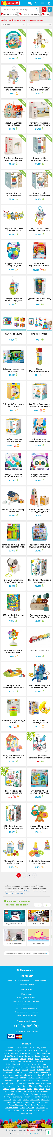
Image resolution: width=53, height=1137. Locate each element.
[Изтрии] (2, 14)
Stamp (26, 1102)
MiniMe (16, 1086)
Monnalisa (21, 1088)
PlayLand (34, 1094)
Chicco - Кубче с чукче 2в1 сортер (13, 405)
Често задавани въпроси (27, 998)
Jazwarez (18, 1075)
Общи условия (26, 994)
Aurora (31, 1048)
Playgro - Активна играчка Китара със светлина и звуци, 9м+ (13, 476)
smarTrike (45, 1099)
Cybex (30, 1058)
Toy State (30, 1107)
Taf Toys (45, 1102)
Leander (39, 1077)
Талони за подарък (26, 984)
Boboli (37, 1053)
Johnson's (28, 1075)
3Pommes (11, 1048)
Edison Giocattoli (13, 1064)
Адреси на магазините (22, 1001)
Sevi (19, 1099)
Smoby (8, 1102)
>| (34, 875)
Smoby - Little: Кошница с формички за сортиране (39, 195)
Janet (4, 1075)
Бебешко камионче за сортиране (13, 370)
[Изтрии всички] (44, 9)
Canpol (37, 1056)
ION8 (29, 1072)
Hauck (32, 1069)
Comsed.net (31, 1130)
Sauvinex (7, 1099)
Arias (25, 1048)
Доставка (36, 1001)
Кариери (34, 1005)
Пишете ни (26, 970)
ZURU (23, 1110)
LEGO (32, 980)
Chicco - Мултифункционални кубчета (39, 371)
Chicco (5, 1058)
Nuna (18, 1091)
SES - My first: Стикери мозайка (13, 616)
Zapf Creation (13, 1110)
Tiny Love (41, 1105)
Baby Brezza (41, 1048)
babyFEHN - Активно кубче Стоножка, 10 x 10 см (39, 230)
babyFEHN (9, 1050)
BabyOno (19, 1050)
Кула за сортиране (40, 333)
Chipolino (14, 1058)
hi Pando (40, 1069)
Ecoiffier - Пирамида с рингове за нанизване (39, 405)
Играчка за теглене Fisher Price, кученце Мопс (13, 582)
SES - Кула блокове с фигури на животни (13, 827)
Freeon (19, 1067)
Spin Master (17, 1102)
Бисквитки (32, 1008)
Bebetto (6, 1053)
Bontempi (46, 1053)
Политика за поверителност (26, 1012)
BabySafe (28, 1050)
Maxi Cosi (13, 1083)
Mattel (5, 1083)
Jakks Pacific (45, 1072)
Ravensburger (40, 980)
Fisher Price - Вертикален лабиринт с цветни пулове (39, 265)
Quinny (7, 1097)
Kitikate (23, 1077)
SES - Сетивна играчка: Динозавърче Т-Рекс (39, 686)
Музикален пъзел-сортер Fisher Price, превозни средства (39, 793)
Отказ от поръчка (22, 1005)
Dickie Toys (45, 1058)
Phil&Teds (32, 1091)
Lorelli (36, 1080)
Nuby (6, 1091)
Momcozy (33, 1086)
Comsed (23, 1058)
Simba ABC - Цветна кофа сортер (13, 862)
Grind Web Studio (36, 1134)
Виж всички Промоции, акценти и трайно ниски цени (26, 953)
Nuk (12, 1091)
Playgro (26, 1094)
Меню (42, 3)
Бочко (29, 1110)
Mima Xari (7, 1086)
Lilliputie (18, 1080)
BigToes (14, 1053)
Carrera (45, 1056)
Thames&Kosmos (16, 1105)
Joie (35, 1075)
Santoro (45, 1097)
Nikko (41, 1088)
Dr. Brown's (28, 1061)
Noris (48, 1088)
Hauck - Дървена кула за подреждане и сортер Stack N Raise (39, 511)
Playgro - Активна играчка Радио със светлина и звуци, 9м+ (39, 476)
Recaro (28, 1097)
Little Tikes (27, 1080)
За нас (16, 980)
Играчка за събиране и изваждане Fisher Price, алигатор (13, 546)
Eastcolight (39, 1061)
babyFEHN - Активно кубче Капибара (13, 88)
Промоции (24, 980)
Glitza (33, 1067)
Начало (10, 980)
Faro (45, 1064)
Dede (37, 1058)
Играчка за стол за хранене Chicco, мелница (13, 652)
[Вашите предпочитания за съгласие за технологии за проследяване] (48, 1132)
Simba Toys (35, 1099)
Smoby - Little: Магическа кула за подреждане (40, 160)
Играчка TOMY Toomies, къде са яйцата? (39, 722)
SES (14, 1099)
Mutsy (29, 1088)
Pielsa (18, 1094)
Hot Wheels (7, 1072)
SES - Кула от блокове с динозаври (39, 581)
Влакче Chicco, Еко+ (39, 650)
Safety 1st (36, 1097)
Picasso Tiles (10, 1094)
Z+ (47, 1107)
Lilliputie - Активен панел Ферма (13, 124)
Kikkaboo (14, 1077)
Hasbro (25, 1069)
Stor (38, 1102)
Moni (12, 1088)
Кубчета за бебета (13, 333)
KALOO (41, 1075)
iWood (36, 1072)
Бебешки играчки (31, 891)
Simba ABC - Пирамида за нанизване (39, 862)
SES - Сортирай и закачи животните (13, 792)
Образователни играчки (15, 893)
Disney (12, 1061)
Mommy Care (44, 1086)
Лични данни (21, 1008)
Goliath (45, 1067)
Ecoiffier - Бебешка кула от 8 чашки (13, 440)
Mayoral (22, 1083)
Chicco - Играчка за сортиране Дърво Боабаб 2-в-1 (39, 828)
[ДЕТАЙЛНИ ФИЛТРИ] (36, 3)
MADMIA (44, 1080)
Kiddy (6, 1077)
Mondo (6, 1088)
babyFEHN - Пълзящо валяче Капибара (39, 88)
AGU (19, 1048)
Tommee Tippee (11, 1107)
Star (33, 1102)
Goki (39, 1067)
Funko (26, 1067)
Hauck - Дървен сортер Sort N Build (13, 510)
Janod (10, 1075)
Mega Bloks (40, 1083)
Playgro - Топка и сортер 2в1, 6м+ (13, 264)
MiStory (24, 1086)
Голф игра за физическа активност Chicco (13, 687)
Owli (24, 1091)
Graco (17, 1069)
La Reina (31, 1077)
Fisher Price (9, 1067)
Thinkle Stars (30, 1105)
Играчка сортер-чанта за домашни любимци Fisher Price (39, 546)
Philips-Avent (43, 1091)
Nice (36, 1088)
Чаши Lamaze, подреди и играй (13, 721)
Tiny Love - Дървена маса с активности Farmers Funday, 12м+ (13, 160)
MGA (49, 1083)
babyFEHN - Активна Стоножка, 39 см (13, 229)
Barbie (36, 1050)
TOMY (22, 1107)
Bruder (20, 1056)
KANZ (48, 1075)
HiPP (48, 1069)
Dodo (19, 1061)
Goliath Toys (8, 1069)
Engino (33, 1064)
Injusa (16, 1072)
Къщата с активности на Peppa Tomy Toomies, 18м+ (13, 757)
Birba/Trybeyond (26, 1053)
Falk (39, 1064)
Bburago (44, 1050)
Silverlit (26, 1099)
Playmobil (44, 1094)
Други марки (39, 1110)
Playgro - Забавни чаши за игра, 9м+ (13, 299)
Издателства (26, 1113)
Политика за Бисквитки (26, 1015)
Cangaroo (29, 1056)
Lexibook (9, 1080)
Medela (31, 1083)
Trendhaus (40, 1107)
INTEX (23, 1072)
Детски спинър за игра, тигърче (39, 299)
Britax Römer (10, 1056)
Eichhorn (25, 1064)
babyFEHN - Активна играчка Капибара (39, 53)
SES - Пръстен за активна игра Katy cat (39, 756)
